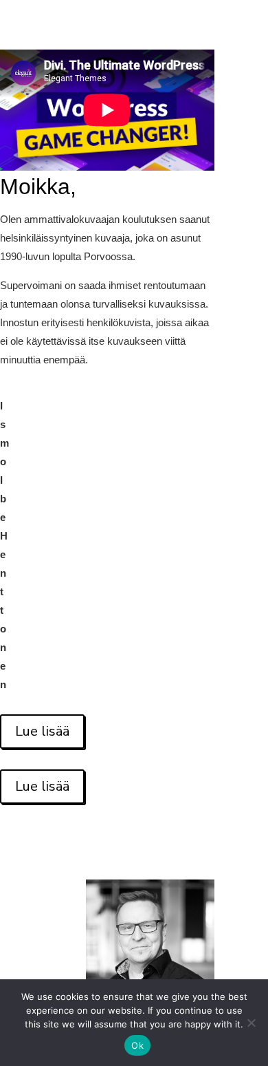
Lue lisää (42, 731)
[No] (251, 1023)
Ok (137, 1045)
